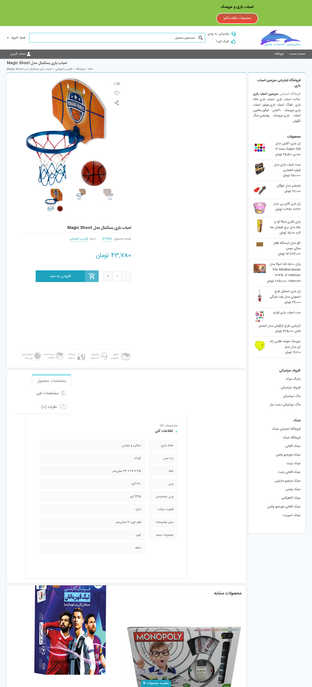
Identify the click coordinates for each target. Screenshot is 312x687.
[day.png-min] (53, 351)
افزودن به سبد (60, 276)
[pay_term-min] (76, 351)
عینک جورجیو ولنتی (288, 455)
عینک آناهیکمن (291, 498)
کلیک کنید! (222, 41)
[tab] (51, 381)
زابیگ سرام (293, 379)
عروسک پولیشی (271, 115)
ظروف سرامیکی (291, 387)
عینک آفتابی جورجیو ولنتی (284, 506)
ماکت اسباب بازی (288, 99)
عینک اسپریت (292, 515)
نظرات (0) (50, 407)
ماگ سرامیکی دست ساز (285, 404)
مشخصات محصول (51, 381)
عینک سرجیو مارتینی (288, 481)
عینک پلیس (293, 489)
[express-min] (121, 351)
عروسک (289, 110)
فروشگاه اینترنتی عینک (286, 429)
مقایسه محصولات (157, 683)
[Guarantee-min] (31, 351)
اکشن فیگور (271, 110)
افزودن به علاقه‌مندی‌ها (117, 93)
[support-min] (98, 351)
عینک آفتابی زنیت (289, 472)
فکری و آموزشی (79, 239)
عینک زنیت (293, 463)
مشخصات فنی (48, 393)
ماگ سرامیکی (292, 396)
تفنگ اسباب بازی (281, 105)
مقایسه (117, 84)
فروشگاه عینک (292, 437)
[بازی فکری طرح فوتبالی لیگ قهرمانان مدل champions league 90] (69, 622)
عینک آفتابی (293, 446)
